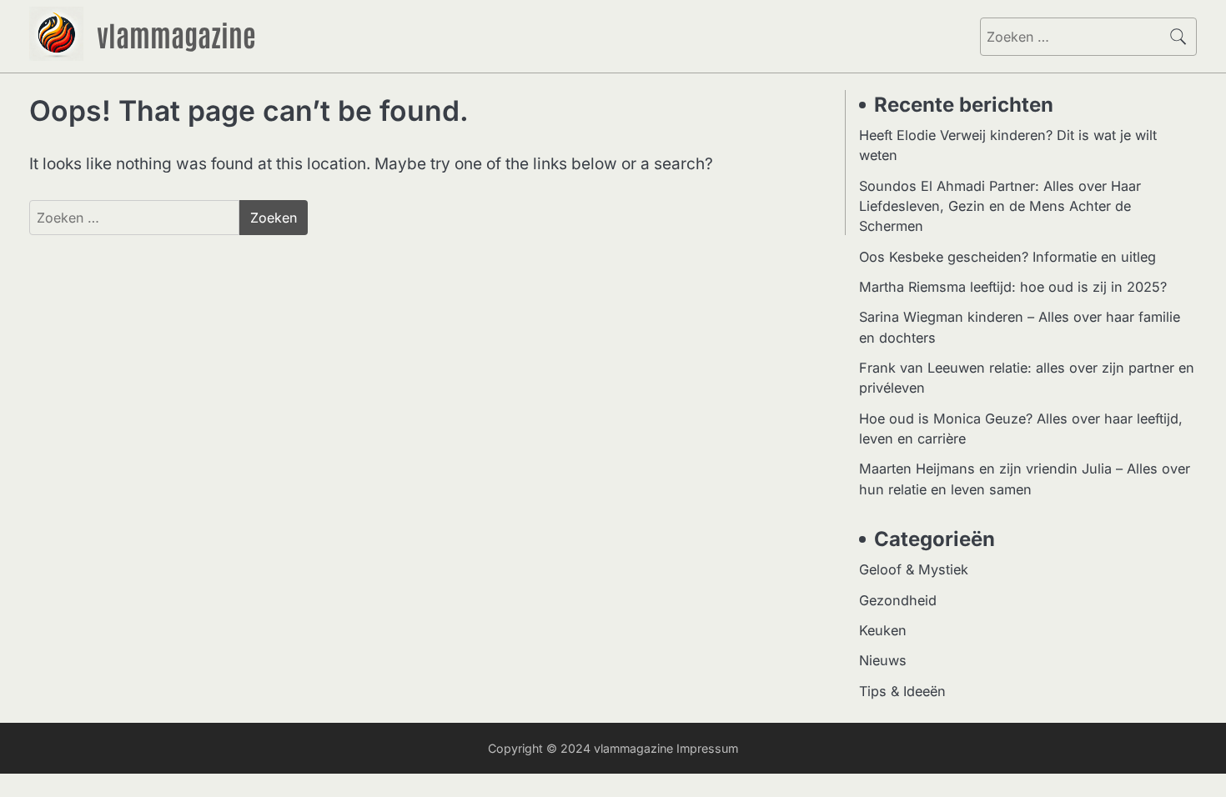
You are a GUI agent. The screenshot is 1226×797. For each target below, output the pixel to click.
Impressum (707, 748)
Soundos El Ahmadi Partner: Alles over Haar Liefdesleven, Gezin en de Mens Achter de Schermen (1000, 206)
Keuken (883, 630)
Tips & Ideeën (902, 691)
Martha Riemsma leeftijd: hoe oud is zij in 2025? (1013, 286)
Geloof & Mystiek (913, 569)
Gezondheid (898, 600)
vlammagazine (176, 34)
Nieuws (883, 660)
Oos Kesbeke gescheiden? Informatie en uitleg (1007, 256)
